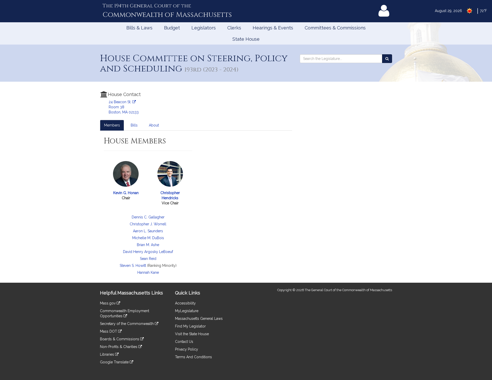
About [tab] (154, 125)
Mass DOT (109, 331)
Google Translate (115, 362)
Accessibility (185, 303)
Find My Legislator (190, 326)
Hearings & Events (273, 27)
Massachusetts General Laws (199, 318)
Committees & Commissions (335, 27)
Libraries (107, 354)
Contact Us (184, 342)
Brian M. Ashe (148, 245)
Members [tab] (112, 125)
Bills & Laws (139, 27)
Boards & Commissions (120, 339)
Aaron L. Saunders (148, 231)
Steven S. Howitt (133, 265)
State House (246, 39)
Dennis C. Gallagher (148, 217)
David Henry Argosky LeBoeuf (148, 252)
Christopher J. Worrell (148, 224)
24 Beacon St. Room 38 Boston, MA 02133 (124, 107)
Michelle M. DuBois (148, 238)
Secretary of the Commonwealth (127, 324)
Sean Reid (148, 259)
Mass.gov (108, 303)
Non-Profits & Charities (119, 347)
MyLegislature (186, 311)
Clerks (234, 27)
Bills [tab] (134, 125)
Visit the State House (192, 334)
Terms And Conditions (193, 357)
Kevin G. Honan (126, 193)
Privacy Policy (186, 349)
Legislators (203, 27)
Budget (172, 27)
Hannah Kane (148, 272)
